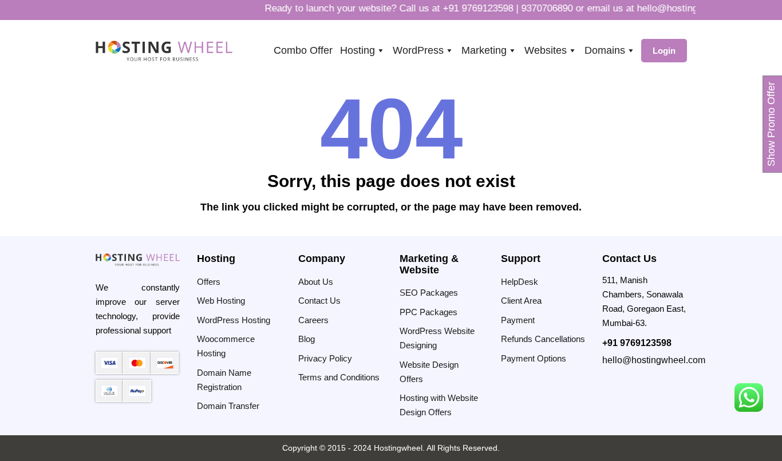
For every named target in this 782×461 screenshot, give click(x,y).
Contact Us (319, 300)
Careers (313, 320)
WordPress (418, 50)
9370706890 (540, 8)
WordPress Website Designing (437, 338)
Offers (208, 282)
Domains (604, 50)
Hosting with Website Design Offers (439, 405)
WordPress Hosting (233, 320)
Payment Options (533, 358)
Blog (306, 339)
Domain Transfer (228, 406)
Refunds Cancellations (543, 339)
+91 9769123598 (471, 8)
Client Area (521, 300)
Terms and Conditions (339, 377)
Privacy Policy (325, 358)
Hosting (357, 50)
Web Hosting (221, 300)
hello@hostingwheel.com (683, 8)
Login (664, 50)
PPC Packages (428, 312)
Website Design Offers (429, 372)
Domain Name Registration (224, 380)
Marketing (484, 50)
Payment (518, 320)
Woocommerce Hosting (226, 346)
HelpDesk (519, 282)
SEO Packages (429, 292)
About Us (315, 282)
